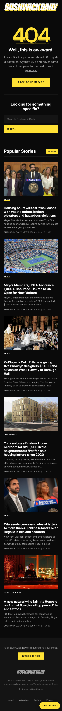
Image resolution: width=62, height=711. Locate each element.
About (11, 700)
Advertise (24, 700)
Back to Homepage (31, 82)
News (7, 199)
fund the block (50, 705)
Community (10, 434)
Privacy (50, 700)
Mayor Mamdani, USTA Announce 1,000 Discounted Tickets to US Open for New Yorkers (29, 289)
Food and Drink (13, 593)
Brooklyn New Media (32, 689)
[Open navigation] (55, 7)
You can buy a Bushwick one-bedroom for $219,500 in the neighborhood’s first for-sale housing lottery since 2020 (25, 449)
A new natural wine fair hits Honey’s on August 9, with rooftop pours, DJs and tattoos (31, 605)
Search (12, 129)
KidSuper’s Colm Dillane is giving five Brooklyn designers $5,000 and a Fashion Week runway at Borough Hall (30, 368)
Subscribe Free (31, 656)
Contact (37, 700)
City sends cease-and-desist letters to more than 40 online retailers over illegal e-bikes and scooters (31, 528)
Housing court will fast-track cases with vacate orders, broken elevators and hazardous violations (30, 211)
